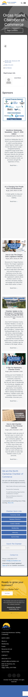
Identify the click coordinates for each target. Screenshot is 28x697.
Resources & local (7, 649)
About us (4, 641)
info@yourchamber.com (13, 561)
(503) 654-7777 (6, 658)
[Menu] (24, 3)
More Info (11, 503)
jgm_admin (10, 190)
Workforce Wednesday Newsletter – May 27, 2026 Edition (14, 132)
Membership (5, 644)
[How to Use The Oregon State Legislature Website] (14, 246)
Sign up (4, 565)
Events (3, 646)
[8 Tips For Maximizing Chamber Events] (14, 359)
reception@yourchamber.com (10, 661)
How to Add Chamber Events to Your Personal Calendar (14, 426)
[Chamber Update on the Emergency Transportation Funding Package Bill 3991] (14, 302)
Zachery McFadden (11, 136)
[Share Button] (5, 46)
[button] (14, 515)
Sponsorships (5, 652)
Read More (14, 165)
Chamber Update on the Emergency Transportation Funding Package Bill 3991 (14, 313)
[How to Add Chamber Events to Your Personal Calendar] (14, 415)
